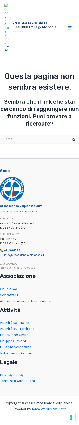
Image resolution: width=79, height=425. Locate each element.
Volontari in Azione (16, 353)
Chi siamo (8, 289)
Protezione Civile (14, 334)
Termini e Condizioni (17, 380)
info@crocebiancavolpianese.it (24, 255)
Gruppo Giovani (13, 341)
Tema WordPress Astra (49, 409)
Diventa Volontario (16, 347)
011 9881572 (12, 250)
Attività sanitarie (14, 322)
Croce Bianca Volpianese (30, 22)
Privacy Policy (11, 374)
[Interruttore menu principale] (70, 28)
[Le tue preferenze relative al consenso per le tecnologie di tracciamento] (71, 417)
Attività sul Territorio (17, 328)
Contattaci (9, 295)
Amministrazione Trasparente (25, 301)
